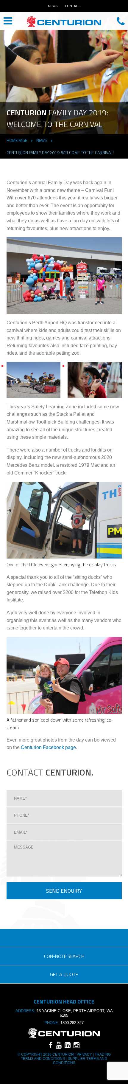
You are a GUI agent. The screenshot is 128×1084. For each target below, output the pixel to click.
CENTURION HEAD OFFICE (64, 21)
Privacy (84, 1054)
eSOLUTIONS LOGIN (64, 938)
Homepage (17, 140)
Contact (72, 6)
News (53, 6)
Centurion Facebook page (48, 747)
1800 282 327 (72, 1023)
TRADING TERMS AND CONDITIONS (66, 1056)
